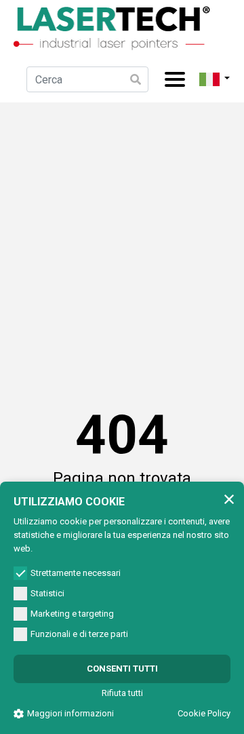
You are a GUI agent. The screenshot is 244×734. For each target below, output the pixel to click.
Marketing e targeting (72, 614)
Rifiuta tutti (122, 693)
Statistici (47, 593)
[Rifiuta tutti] (229, 498)
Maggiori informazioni (70, 713)
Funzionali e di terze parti (79, 634)
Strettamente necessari (75, 573)
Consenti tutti (122, 668)
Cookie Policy (204, 713)
